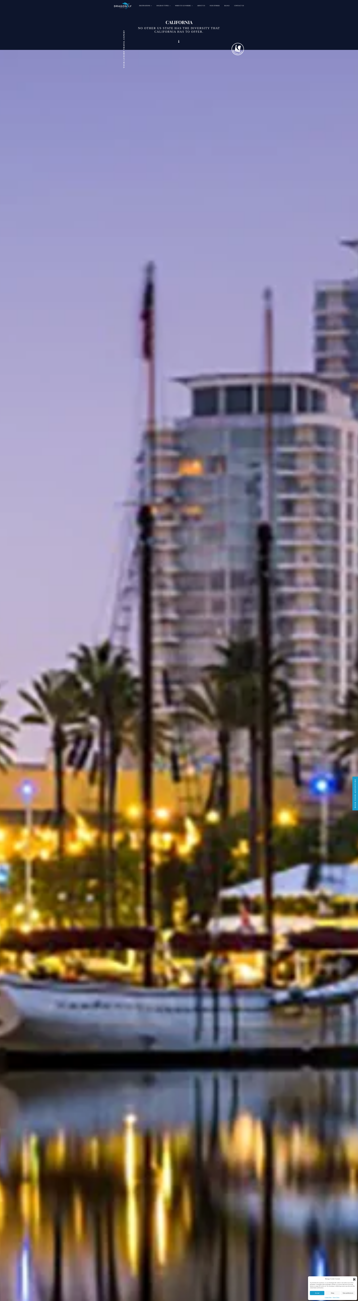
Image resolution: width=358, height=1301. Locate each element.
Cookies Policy (328, 1297)
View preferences (348, 1293)
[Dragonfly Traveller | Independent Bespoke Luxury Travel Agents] (122, 3)
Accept (317, 1293)
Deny (332, 1293)
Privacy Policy (336, 1297)
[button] (354, 1279)
